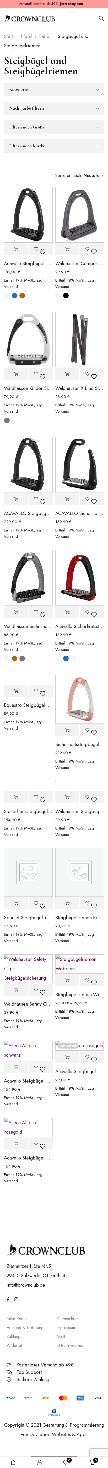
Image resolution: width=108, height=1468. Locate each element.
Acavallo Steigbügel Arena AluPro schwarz (28, 1081)
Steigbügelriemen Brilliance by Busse (79, 918)
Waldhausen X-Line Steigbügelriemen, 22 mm (79, 388)
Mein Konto (17, 1319)
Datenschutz (67, 1319)
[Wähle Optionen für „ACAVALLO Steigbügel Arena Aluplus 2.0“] (16, 499)
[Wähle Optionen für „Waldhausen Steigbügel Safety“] (67, 797)
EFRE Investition (70, 1345)
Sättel (44, 36)
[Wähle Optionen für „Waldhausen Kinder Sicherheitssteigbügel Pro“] (16, 374)
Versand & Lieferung (25, 1328)
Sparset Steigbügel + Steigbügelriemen (28, 918)
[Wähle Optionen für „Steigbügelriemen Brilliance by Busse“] (67, 903)
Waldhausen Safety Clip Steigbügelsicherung (28, 1004)
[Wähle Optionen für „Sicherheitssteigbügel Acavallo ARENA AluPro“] (16, 797)
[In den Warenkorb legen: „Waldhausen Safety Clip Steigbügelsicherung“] (16, 990)
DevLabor (39, 1434)
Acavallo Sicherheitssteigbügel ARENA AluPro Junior (79, 626)
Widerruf (14, 1345)
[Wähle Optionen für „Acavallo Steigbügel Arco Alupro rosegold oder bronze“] (67, 1057)
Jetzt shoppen (71, 3)
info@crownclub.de (26, 1285)
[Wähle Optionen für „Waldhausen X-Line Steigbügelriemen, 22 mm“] (67, 374)
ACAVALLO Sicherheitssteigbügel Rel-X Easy (79, 513)
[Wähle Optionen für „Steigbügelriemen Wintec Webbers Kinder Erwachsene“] (67, 980)
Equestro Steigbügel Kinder (28, 705)
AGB (60, 1336)
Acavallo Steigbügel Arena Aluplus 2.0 (28, 263)
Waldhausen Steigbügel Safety (79, 811)
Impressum (65, 1328)
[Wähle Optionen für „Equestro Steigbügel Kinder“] (16, 691)
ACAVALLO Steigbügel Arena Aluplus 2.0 (28, 513)
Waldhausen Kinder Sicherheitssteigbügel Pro (28, 388)
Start (8, 36)
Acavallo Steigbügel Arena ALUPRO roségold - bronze (28, 1158)
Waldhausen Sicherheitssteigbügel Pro (28, 626)
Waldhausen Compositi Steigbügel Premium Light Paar (79, 263)
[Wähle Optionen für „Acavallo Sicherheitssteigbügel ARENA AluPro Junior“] (67, 612)
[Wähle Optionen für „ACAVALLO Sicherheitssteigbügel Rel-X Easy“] (67, 499)
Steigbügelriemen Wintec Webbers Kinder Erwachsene (79, 994)
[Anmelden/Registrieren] (39, 1462)
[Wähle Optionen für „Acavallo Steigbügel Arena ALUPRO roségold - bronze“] (16, 1144)
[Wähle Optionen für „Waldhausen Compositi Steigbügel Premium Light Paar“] (67, 249)
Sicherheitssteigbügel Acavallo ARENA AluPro (28, 811)
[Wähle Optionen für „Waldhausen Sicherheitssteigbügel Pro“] (16, 612)
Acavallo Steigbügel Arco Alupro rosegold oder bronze (79, 1071)
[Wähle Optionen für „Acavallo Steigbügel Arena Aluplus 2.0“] (16, 249)
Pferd (26, 36)
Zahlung (13, 1336)
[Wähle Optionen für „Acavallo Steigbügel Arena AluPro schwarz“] (16, 1067)
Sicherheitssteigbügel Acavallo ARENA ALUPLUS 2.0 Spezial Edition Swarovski (79, 744)
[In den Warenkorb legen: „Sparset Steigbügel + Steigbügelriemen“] (16, 903)
